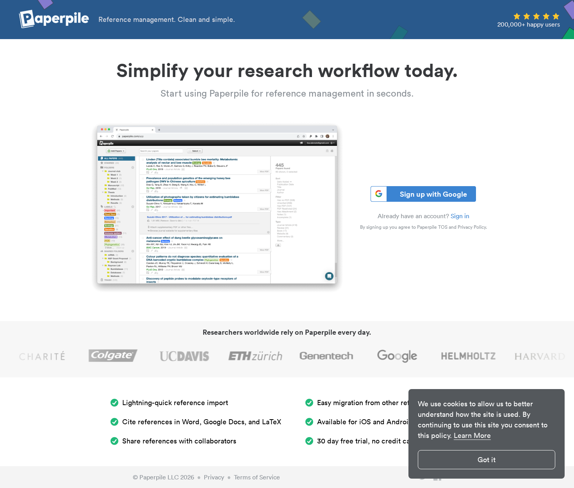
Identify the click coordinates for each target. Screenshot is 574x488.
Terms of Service (257, 477)
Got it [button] (487, 459)
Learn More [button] (472, 435)
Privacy (214, 477)
